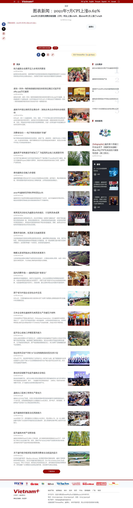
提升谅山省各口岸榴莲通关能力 (27, 333)
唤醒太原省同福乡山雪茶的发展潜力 (29, 253)
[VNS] (63, 484)
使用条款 (59, 490)
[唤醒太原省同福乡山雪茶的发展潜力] (79, 258)
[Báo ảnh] (101, 484)
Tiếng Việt (84, 1)
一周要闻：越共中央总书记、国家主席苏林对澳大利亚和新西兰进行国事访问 (100, 200)
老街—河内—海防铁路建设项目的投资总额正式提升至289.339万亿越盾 (37, 90)
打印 (4, 34)
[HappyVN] (113, 484)
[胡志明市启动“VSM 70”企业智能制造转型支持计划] (79, 358)
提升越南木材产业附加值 (24, 433)
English (91, 1)
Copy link (4, 38)
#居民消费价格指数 (44, 48)
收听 (98, 174)
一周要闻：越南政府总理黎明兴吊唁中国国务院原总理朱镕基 (100, 184)
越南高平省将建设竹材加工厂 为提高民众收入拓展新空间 (39, 153)
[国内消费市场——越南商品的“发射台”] (79, 278)
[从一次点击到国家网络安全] (113, 172)
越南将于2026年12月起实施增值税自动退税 (105, 90)
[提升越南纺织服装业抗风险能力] (79, 418)
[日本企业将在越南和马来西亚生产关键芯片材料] (79, 318)
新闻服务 (87, 490)
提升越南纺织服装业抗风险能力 (27, 413)
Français (97, 1)
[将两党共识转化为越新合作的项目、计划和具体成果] (79, 218)
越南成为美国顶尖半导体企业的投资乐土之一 (105, 100)
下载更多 (51, 471)
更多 (18, 64)
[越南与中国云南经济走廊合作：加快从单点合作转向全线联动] (79, 115)
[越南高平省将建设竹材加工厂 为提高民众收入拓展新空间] (79, 158)
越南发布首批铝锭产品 (99, 79)
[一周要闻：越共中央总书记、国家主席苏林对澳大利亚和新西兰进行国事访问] (113, 200)
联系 (99, 490)
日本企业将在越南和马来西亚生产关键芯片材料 (34, 313)
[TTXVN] (18, 484)
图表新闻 (98, 121)
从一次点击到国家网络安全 (100, 170)
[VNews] (27, 484)
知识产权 (51, 490)
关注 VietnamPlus (79, 55)
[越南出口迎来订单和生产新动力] (79, 398)
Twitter (4, 29)
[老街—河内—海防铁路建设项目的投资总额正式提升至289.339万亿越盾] (79, 94)
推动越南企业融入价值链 (24, 173)
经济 (66, 6)
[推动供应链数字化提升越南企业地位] (79, 378)
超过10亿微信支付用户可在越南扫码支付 (105, 68)
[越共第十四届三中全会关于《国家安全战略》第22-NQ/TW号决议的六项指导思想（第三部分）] (105, 133)
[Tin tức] (34, 484)
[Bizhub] (50, 484)
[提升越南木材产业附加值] (79, 438)
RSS (65, 490)
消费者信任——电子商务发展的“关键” (30, 133)
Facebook (4, 24)
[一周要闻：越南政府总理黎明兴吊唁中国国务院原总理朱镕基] (113, 185)
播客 (98, 164)
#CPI (55, 48)
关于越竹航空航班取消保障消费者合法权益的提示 (35, 453)
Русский (113, 1)
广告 (94, 490)
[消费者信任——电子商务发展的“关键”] (79, 138)
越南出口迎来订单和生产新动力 (27, 393)
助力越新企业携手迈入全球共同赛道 (29, 68)
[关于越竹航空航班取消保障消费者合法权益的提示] (79, 458)
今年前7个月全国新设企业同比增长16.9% (105, 109)
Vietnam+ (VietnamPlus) (28, 1)
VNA (80, 490)
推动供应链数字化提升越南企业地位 (29, 373)
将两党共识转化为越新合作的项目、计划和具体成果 (36, 213)
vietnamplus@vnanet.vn (63, 500)
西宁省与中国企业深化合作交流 (27, 293)
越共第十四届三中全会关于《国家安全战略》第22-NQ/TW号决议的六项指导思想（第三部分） (105, 148)
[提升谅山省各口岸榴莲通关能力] (79, 338)
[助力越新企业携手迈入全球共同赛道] (79, 74)
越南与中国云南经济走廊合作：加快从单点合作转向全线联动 (39, 111)
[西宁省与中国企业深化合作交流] (79, 298)
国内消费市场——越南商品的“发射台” (30, 273)
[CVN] (76, 484)
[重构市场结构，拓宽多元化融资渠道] (79, 238)
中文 (109, 1)
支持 (70, 490)
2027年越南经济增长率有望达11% (28, 193)
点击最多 (98, 64)
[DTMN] (88, 484)
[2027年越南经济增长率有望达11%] (79, 198)
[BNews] (43, 484)
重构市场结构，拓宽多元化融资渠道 (29, 233)
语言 (75, 490)
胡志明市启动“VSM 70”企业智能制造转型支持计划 (36, 353)
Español (104, 1)
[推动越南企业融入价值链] (79, 178)
